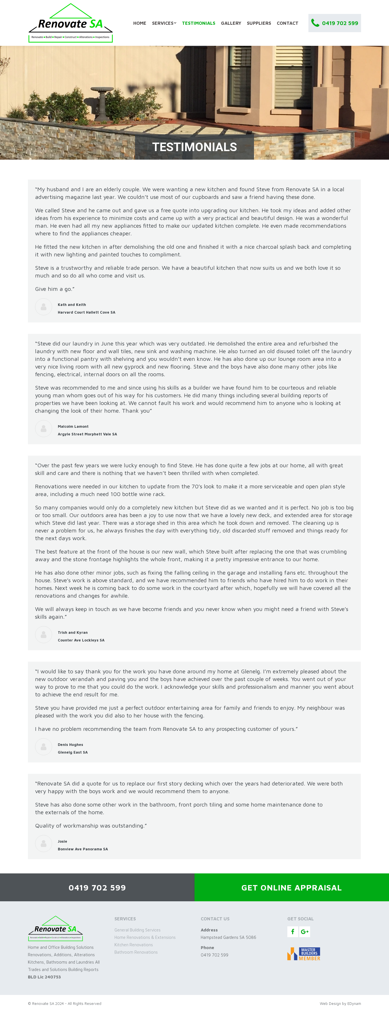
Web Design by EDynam (340, 1003)
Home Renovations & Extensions (145, 937)
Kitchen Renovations (133, 944)
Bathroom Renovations (136, 952)
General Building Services (137, 929)
